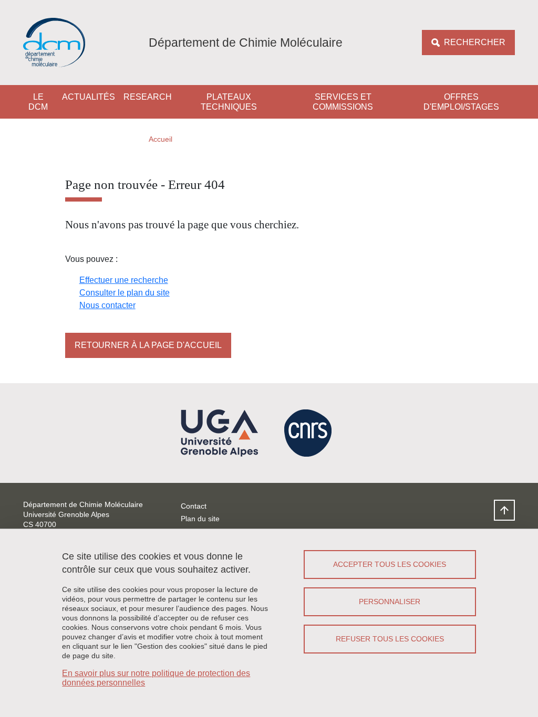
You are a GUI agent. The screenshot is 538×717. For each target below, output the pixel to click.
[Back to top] (504, 510)
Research (147, 96)
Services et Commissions (343, 101)
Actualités (88, 96)
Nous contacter (107, 305)
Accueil (160, 139)
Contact (193, 506)
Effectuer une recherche (123, 280)
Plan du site (200, 518)
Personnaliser (389, 601)
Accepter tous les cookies (389, 564)
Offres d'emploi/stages (461, 101)
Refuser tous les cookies (390, 639)
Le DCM (38, 101)
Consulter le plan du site (124, 292)
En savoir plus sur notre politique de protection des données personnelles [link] (156, 678)
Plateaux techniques (229, 101)
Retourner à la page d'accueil (148, 345)
